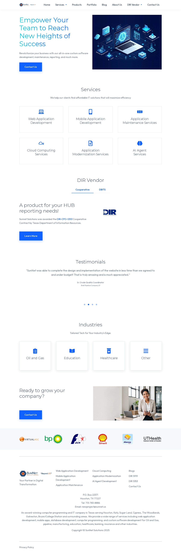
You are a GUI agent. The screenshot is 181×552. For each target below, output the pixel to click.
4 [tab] (96, 304)
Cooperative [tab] (83, 189)
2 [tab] (88, 304)
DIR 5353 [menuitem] (133, 481)
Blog (104, 4)
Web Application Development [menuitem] (72, 470)
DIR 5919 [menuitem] (133, 476)
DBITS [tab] (102, 189)
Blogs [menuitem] (132, 470)
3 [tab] (92, 304)
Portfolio (92, 4)
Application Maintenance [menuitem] (69, 485)
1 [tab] (84, 304)
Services (59, 4)
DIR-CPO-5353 (64, 219)
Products (77, 4)
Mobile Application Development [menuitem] (66, 477)
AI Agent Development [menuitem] (104, 481)
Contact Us (153, 4)
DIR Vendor (133, 4)
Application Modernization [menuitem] (106, 476)
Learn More (31, 235)
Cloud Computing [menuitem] (101, 470)
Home (47, 4)
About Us (117, 4)
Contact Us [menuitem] (135, 486)
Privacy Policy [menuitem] (26, 547)
